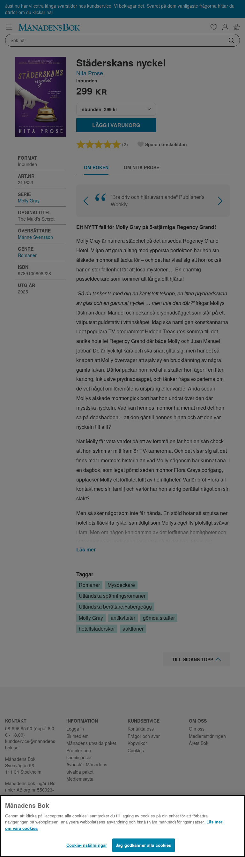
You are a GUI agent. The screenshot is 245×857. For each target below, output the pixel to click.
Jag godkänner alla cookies (143, 845)
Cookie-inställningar (86, 845)
